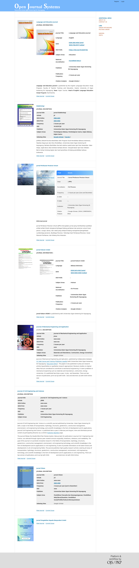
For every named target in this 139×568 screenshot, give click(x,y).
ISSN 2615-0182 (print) (78, 270)
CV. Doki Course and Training (45, 361)
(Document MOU (52, 364)
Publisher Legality (61, 361)
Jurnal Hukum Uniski (43, 250)
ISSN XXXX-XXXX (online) (79, 273)
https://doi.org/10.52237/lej (78, 50)
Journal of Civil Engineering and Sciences (30, 391)
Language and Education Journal (47, 22)
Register (116, 1)
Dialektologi (40, 106)
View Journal (40, 96)
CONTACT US (103, 22)
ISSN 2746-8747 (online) (76, 45)
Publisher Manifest (53, 433)
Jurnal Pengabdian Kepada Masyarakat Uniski (51, 520)
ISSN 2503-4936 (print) (76, 43)
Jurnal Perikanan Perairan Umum (47, 165)
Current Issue (50, 96)
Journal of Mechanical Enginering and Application (52, 327)
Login (122, 1)
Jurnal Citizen (40, 468)
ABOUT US (102, 20)
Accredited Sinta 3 (75, 61)
